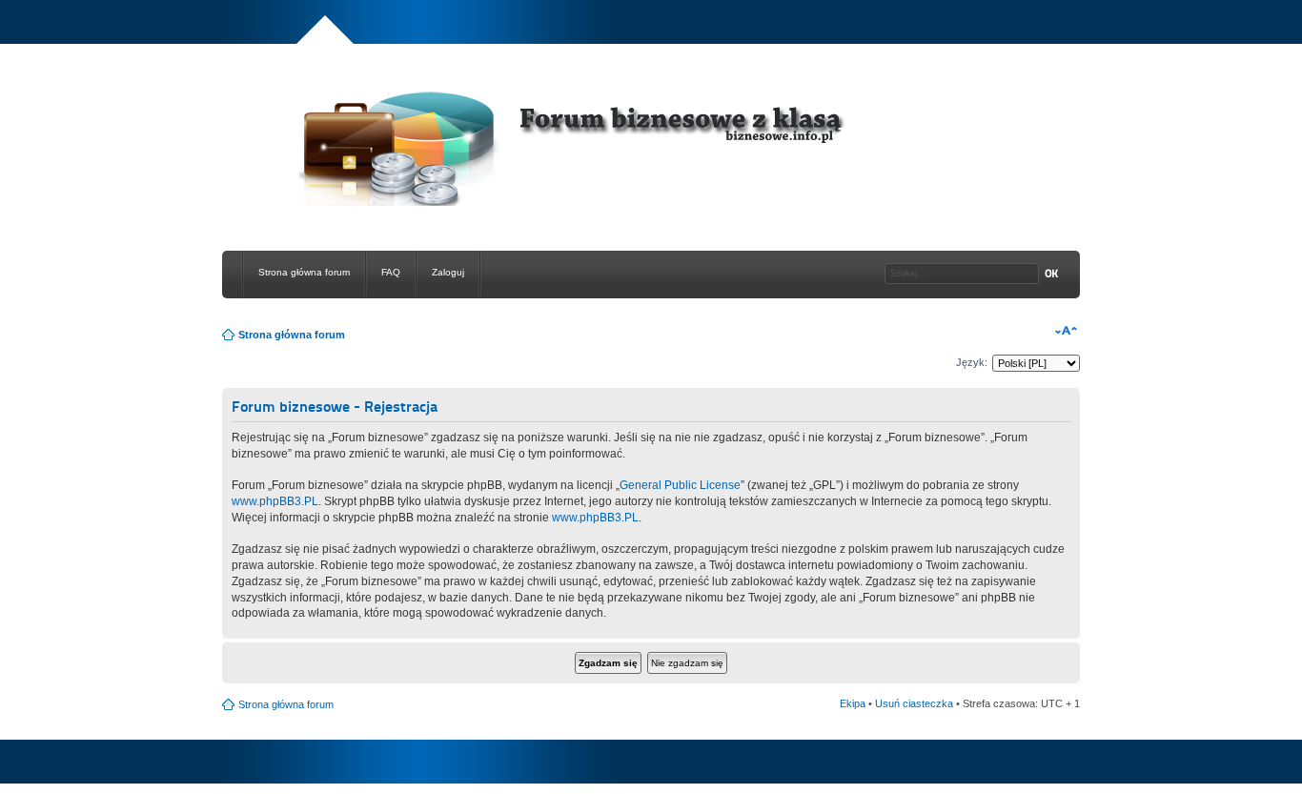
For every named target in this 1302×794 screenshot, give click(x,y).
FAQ (390, 272)
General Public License (680, 485)
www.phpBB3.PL (275, 501)
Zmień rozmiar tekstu (1066, 330)
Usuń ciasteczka (914, 703)
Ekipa (852, 703)
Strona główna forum (304, 272)
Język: (971, 362)
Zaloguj (448, 272)
